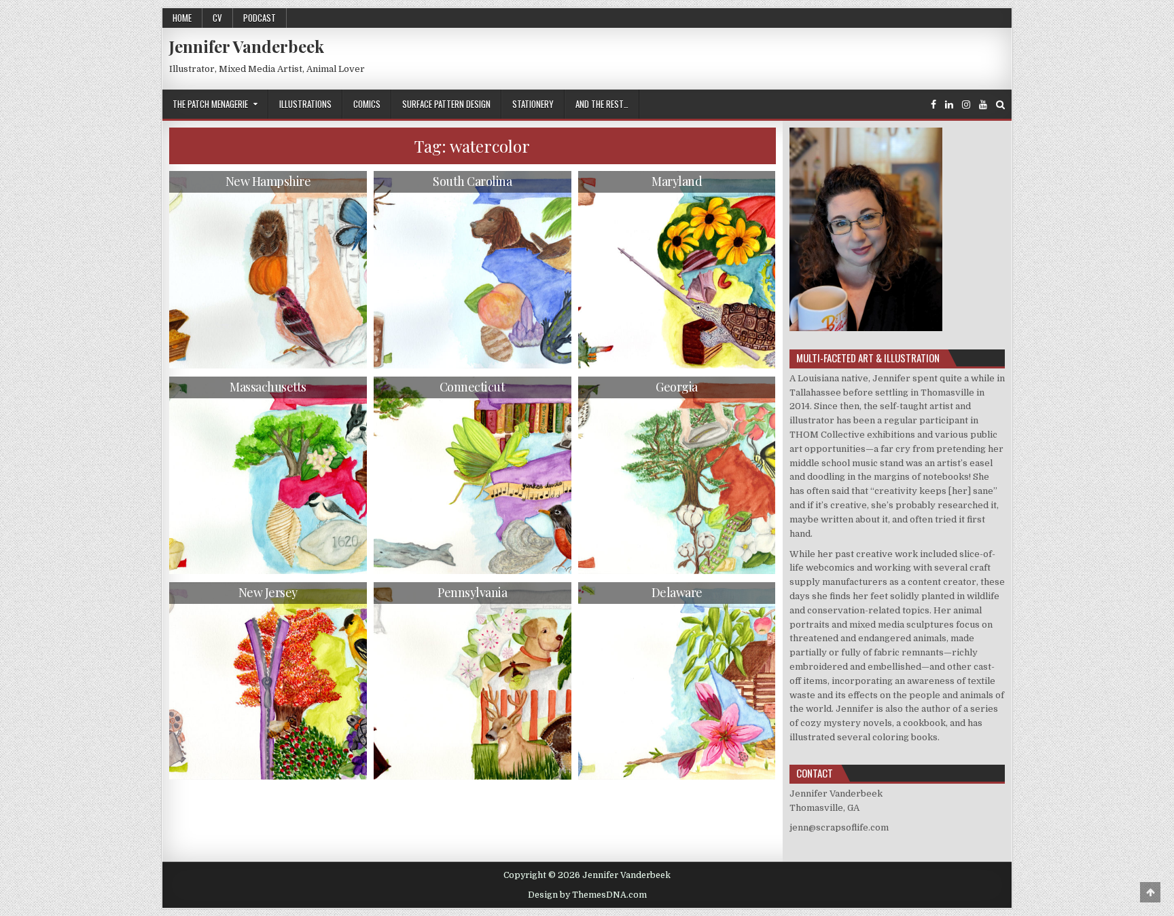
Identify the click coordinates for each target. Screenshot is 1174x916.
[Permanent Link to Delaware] (677, 681)
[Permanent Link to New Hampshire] (268, 269)
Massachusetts (268, 387)
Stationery (533, 104)
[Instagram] (966, 105)
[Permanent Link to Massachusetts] (268, 475)
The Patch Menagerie (210, 104)
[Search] (1000, 105)
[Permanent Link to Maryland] (677, 269)
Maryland (677, 181)
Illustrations (305, 104)
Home (182, 17)
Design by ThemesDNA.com (587, 895)
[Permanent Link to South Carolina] (472, 269)
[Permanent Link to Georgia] (677, 475)
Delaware (677, 592)
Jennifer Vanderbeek (246, 46)
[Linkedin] (949, 105)
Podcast (259, 17)
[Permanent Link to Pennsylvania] (472, 681)
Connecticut (472, 387)
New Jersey (268, 592)
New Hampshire (268, 181)
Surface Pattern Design (446, 104)
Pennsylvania (472, 592)
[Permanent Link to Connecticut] (472, 475)
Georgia (677, 387)
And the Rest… (601, 104)
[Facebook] (933, 105)
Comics (366, 104)
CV (217, 17)
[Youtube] (983, 105)
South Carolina (472, 181)
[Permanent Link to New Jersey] (268, 681)
